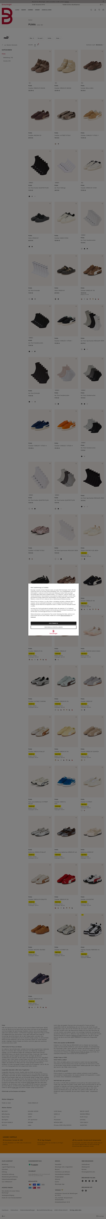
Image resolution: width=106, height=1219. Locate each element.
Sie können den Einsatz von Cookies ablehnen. (49, 611)
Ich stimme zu (53, 623)
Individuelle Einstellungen (53, 627)
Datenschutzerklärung (65, 615)
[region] (53, 609)
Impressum (33, 617)
